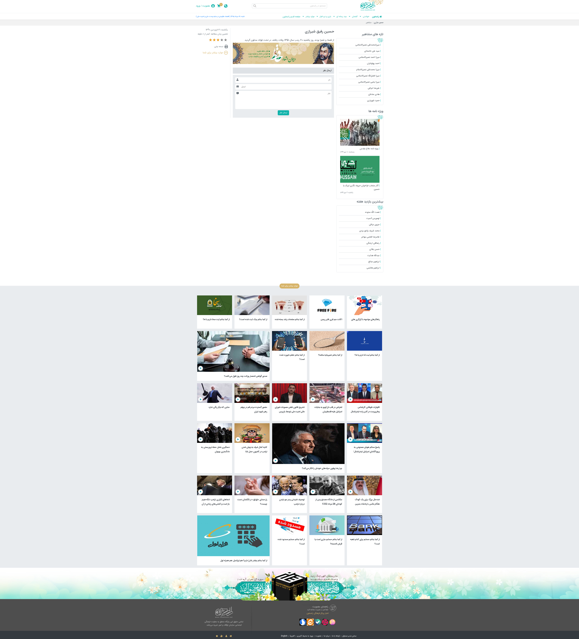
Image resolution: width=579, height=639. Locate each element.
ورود (198, 6)
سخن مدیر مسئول (349, 636)
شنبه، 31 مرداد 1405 (237, 16)
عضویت (206, 6)
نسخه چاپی (218, 46)
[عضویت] (221, 636)
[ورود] (226, 636)
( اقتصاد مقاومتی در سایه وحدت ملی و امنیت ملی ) (213, 16)
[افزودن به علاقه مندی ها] (217, 636)
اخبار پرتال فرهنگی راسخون (318, 613)
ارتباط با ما (336, 636)
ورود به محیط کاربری (305, 636)
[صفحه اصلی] (230, 636)
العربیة (292, 636)
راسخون (375, 17)
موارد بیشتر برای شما (213, 53)
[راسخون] (371, 10)
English (284, 636)
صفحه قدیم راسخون (291, 17)
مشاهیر (369, 22)
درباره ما (327, 636)
